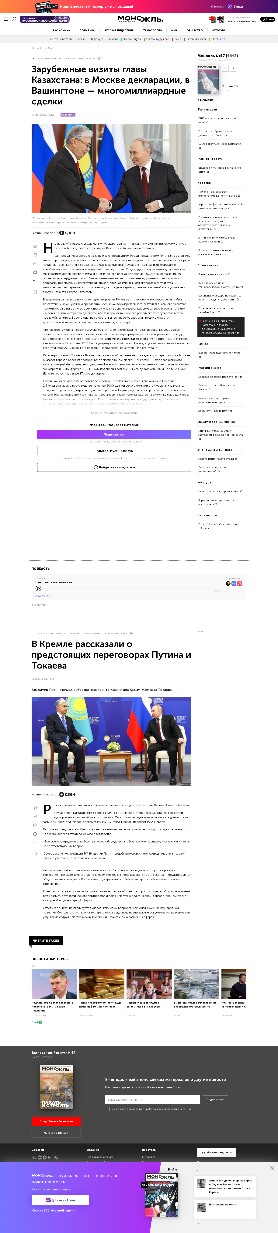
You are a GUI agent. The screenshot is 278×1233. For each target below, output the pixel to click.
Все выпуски (39, 604)
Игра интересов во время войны (219, 491)
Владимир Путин (92, 633)
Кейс (178, 39)
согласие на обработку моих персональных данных (159, 1109)
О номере (217, 6)
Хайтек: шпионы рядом (213, 274)
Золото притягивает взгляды (216, 458)
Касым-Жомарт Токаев (115, 633)
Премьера (218, 39)
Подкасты (41, 569)
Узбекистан (74, 633)
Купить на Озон (63, 1200)
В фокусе (97, 39)
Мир (174, 30)
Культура (219, 30)
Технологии (152, 30)
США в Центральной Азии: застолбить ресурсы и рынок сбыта (220, 432)
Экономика (61, 30)
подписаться (248, 21)
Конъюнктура (132, 39)
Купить (238, 6)
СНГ (33, 58)
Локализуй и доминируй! (213, 410)
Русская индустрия (119, 30)
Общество (195, 30)
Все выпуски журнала (100, 1157)
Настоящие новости (222, 1204)
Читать (231, 21)
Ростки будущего (157, 39)
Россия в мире (45, 633)
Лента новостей (61, 39)
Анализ (113, 39)
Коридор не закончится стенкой (219, 376)
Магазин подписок (219, 1152)
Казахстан (83, 58)
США (92, 58)
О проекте (148, 1157)
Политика (87, 30)
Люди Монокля (196, 39)
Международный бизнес (51, 58)
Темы (80, 39)
